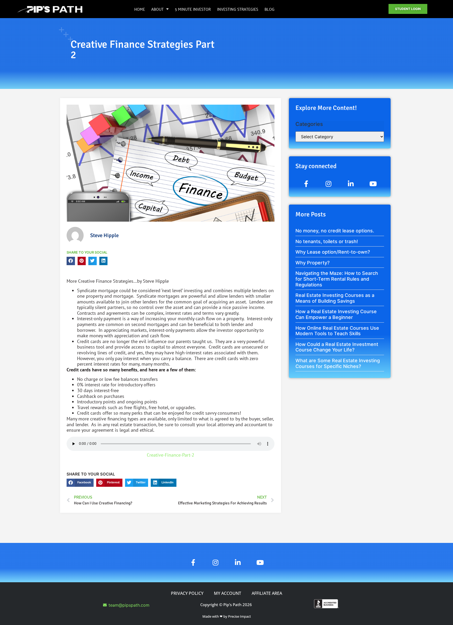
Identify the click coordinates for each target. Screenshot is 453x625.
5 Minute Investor (193, 9)
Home (139, 9)
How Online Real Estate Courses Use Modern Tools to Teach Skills (337, 330)
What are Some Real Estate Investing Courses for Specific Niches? (337, 363)
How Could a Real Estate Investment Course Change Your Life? (336, 347)
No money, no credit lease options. (334, 230)
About (157, 9)
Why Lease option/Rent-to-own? (332, 252)
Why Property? (312, 262)
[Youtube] (373, 183)
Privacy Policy (187, 593)
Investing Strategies (237, 9)
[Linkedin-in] (350, 183)
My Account (227, 593)
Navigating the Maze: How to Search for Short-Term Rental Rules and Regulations (336, 278)
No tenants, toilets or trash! (326, 241)
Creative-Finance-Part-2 (170, 455)
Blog (269, 9)
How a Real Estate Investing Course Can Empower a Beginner (336, 314)
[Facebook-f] (306, 183)
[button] (71, 261)
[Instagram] (328, 183)
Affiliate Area (267, 593)
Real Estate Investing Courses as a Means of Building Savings (334, 298)
